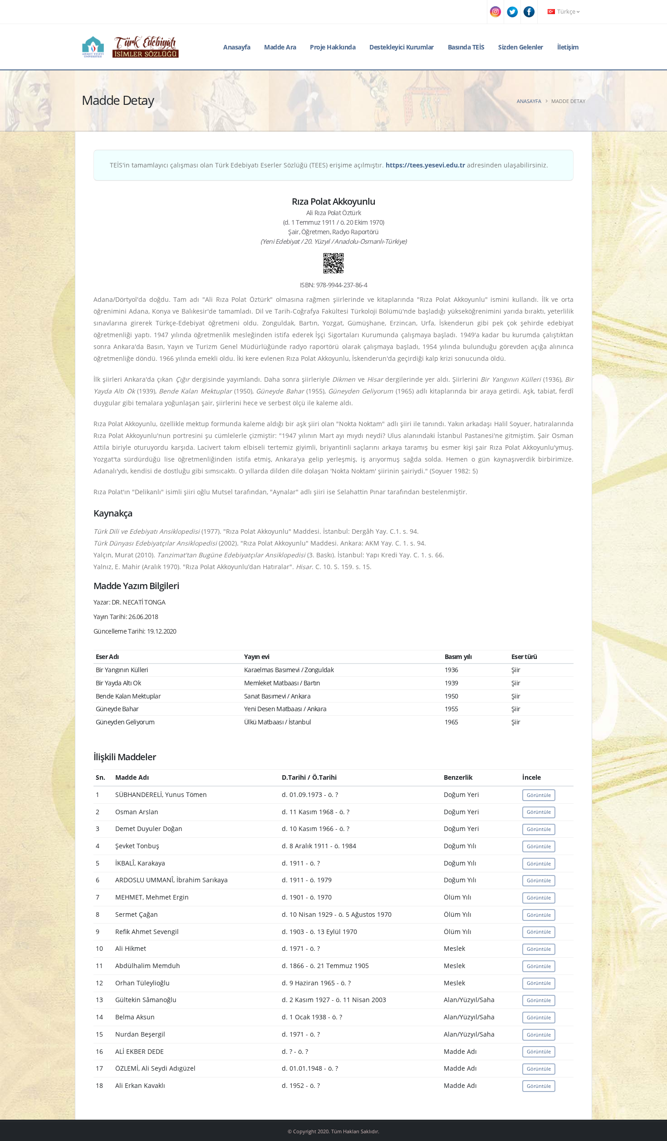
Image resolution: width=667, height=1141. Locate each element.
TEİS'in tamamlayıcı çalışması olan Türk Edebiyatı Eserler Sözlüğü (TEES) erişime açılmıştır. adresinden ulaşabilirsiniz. (329, 165)
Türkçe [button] (566, 11)
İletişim (568, 47)
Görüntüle (539, 795)
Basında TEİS (466, 47)
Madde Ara (280, 47)
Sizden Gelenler (520, 47)
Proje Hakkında (332, 47)
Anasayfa (236, 47)
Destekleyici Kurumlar (401, 47)
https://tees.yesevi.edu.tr (425, 165)
